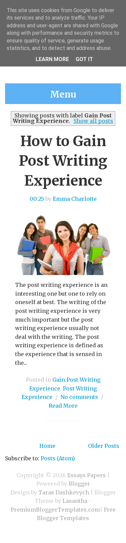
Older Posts (103, 445)
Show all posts (93, 120)
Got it (84, 59)
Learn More (52, 59)
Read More (63, 405)
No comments (79, 396)
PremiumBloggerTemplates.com (55, 509)
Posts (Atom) (58, 458)
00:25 (37, 198)
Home (47, 445)
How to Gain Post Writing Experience (63, 161)
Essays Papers (86, 475)
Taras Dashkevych (63, 492)
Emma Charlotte (75, 198)
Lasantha (74, 500)
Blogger (79, 483)
